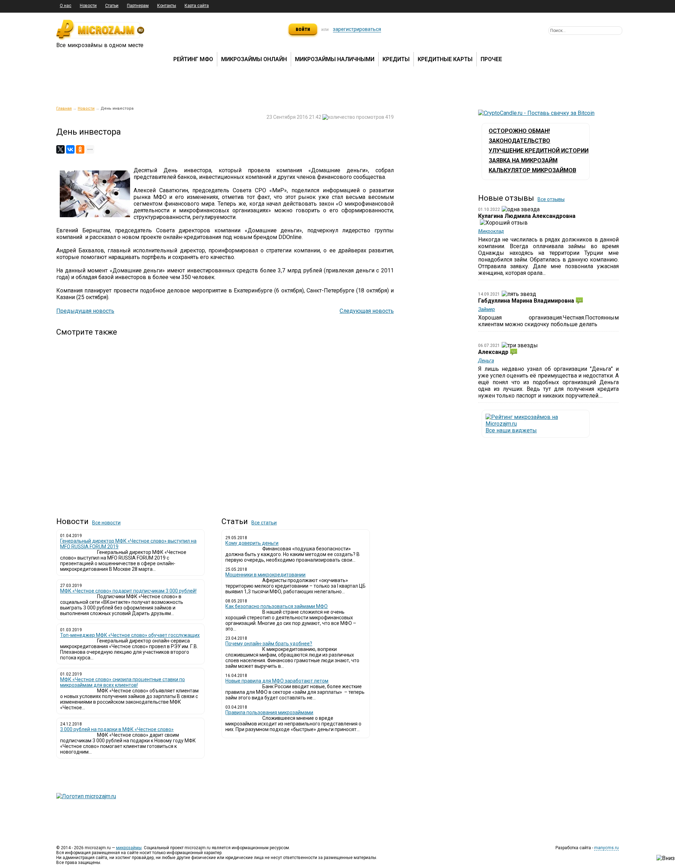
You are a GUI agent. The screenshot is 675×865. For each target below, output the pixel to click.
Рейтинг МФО (193, 59)
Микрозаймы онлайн (254, 59)
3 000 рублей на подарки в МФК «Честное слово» (117, 729)
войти (303, 29)
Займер (486, 309)
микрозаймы (129, 847)
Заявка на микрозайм (523, 160)
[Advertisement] (225, 420)
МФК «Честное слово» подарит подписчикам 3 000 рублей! (128, 591)
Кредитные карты (445, 59)
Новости (88, 5)
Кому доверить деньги (251, 543)
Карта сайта (197, 5)
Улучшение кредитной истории (539, 150)
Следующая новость (367, 311)
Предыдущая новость (85, 311)
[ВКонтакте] (70, 149)
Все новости (106, 522)
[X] (60, 149)
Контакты (166, 5)
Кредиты (396, 59)
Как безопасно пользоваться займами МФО (276, 606)
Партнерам (138, 5)
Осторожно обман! (519, 131)
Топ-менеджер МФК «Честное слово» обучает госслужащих (130, 635)
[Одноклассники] (80, 149)
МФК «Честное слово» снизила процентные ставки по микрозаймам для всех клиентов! (122, 682)
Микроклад (491, 231)
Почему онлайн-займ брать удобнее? (268, 643)
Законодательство (519, 140)
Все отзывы (551, 199)
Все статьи (264, 522)
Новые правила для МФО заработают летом (276, 681)
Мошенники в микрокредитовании (265, 574)
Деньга (486, 360)
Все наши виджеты (511, 430)
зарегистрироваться (357, 29)
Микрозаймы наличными (334, 59)
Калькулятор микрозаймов (532, 170)
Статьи (111, 5)
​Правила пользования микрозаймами (269, 712)
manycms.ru (606, 847)
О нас (65, 5)
